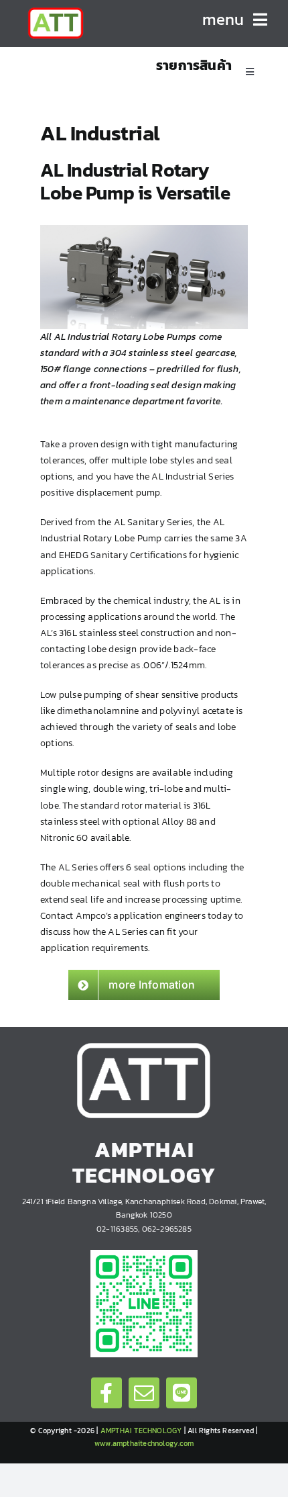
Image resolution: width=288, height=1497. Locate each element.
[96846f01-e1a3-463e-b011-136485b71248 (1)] (144, 1254)
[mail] (144, 1392)
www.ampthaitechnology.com (144, 1443)
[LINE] (181, 1392)
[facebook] (106, 1392)
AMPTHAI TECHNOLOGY (141, 1430)
